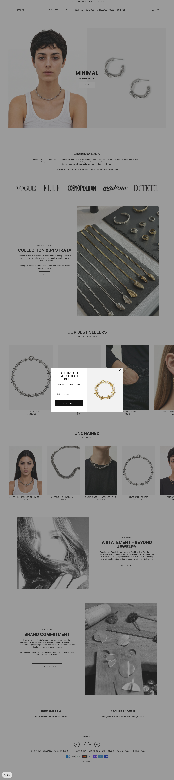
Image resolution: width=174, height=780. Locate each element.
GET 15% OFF (69, 403)
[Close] (120, 370)
